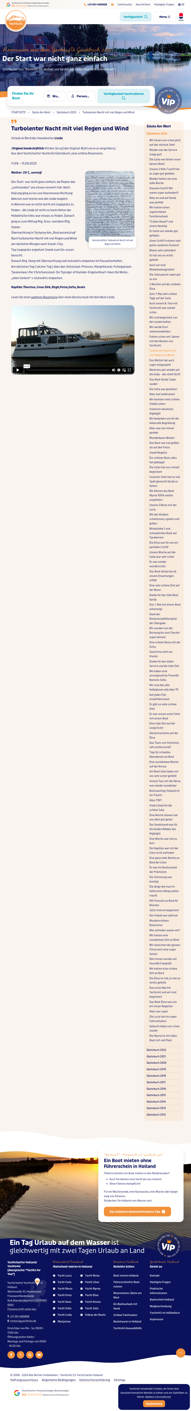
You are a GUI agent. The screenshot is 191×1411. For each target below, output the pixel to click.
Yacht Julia (91, 1308)
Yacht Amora (93, 1302)
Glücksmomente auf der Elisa (163, 735)
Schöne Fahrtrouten (125, 1315)
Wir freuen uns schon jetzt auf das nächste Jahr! (165, 143)
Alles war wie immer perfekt (161, 431)
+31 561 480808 (19, 1316)
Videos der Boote (95, 1315)
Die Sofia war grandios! (163, 389)
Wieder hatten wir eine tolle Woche (163, 181)
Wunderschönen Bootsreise (159, 923)
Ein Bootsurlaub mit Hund (125, 1306)
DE (182, 4)
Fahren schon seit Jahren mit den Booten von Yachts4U (164, 341)
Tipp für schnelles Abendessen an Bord (161, 755)
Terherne (40, 233)
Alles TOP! (155, 800)
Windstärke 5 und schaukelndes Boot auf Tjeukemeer (163, 533)
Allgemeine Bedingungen (59, 1380)
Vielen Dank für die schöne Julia (160, 808)
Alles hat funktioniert (162, 394)
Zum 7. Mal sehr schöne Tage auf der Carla (163, 296)
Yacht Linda (65, 1315)
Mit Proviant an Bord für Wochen (163, 903)
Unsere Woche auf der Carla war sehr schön (162, 555)
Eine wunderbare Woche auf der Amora (164, 764)
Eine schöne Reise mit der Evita (164, 645)
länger (174, 1192)
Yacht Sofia (64, 1308)
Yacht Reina (92, 1275)
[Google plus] (30, 1355)
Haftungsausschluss (24, 1380)
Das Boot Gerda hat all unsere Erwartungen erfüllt (162, 576)
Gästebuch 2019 (156, 1069)
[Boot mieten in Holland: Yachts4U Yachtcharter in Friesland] (35, 1292)
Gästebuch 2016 (156, 1089)
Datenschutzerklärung (94, 1380)
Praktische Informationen (158, 1291)
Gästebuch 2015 (156, 1095)
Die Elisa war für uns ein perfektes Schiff (163, 545)
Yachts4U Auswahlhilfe (127, 1328)
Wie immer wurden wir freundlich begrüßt (163, 961)
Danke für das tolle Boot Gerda (163, 597)
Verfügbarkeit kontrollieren (124, 94)
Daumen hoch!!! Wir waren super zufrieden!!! (164, 191)
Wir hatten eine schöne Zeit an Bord (163, 971)
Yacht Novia (65, 1288)
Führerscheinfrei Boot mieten (126, 1284)
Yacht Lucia (65, 1275)
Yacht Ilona (64, 1302)
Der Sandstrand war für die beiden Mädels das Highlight (163, 829)
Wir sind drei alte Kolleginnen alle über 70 (163, 687)
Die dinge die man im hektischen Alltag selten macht (164, 891)
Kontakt (155, 1275)
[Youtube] (39, 1355)
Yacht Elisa (91, 1295)
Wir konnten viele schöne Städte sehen (164, 402)
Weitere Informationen (158, 1397)
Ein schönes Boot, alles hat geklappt (163, 460)
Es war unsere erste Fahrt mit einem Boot (164, 716)
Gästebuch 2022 (156, 1050)
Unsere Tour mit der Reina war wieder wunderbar (165, 783)
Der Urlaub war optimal (163, 915)
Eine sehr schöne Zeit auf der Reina (164, 588)
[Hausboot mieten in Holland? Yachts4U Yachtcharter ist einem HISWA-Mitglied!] (180, 16)
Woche (160, 1192)
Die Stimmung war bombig (160, 879)
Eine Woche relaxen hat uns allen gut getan (163, 817)
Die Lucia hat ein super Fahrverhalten (163, 1019)
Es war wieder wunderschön (157, 564)
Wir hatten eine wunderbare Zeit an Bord (164, 938)
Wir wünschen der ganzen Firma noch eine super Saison (164, 949)
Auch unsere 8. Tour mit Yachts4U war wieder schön (163, 308)
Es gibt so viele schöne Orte (163, 707)
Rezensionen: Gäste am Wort (127, 1295)
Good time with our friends (161, 654)
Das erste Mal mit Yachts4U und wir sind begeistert (162, 992)
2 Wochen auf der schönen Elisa (165, 287)
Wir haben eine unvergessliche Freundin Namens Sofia (164, 676)
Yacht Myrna (92, 1288)
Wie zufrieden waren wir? (164, 930)
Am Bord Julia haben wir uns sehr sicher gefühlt (164, 774)
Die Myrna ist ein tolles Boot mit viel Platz (163, 1038)
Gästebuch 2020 (156, 1063)
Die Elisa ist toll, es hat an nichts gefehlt (164, 981)
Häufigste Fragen (164, 4)
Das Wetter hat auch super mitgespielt (161, 363)
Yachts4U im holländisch (165, 1313)
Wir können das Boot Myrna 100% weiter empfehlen (161, 495)
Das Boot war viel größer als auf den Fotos (164, 445)
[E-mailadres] (112, 4)
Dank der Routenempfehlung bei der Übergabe (163, 619)
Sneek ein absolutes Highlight (161, 411)
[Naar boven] (180, 1353)
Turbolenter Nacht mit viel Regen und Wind (162, 353)
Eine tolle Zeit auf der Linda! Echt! (162, 726)
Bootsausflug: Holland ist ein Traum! (164, 793)
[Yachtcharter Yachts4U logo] (16, 20)
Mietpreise (64, 1321)
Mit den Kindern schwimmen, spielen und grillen (164, 519)
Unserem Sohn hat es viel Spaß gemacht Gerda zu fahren (164, 481)
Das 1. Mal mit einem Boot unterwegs (165, 607)
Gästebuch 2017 (156, 1082)
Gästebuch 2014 (156, 1102)
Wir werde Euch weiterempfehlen (159, 329)
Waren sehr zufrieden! (162, 250)
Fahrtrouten (125, 4)
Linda (59, 138)
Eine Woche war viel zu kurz (163, 841)
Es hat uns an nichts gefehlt (161, 258)
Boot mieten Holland (125, 1275)
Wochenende (120, 1192)
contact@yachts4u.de (23, 1321)
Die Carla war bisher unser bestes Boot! (165, 162)
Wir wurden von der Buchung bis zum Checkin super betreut (164, 633)
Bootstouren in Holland (127, 1321)
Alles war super (158, 1011)
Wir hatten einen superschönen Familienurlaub (159, 212)
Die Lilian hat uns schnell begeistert (164, 470)
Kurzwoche (142, 1192)
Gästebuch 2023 (157, 133)
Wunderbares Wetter (162, 438)
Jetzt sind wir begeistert (164, 910)
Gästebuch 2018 (156, 1076)
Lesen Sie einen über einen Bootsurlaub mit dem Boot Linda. (63, 297)
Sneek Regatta (158, 452)
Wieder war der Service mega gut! (163, 152)
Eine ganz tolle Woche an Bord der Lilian (164, 860)
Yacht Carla (64, 1282)
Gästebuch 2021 (156, 1056)
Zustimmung (154, 1403)
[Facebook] (11, 1355)
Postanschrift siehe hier (21, 1309)
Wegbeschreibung (160, 1306)
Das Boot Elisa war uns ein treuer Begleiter (163, 1004)
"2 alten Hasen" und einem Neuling (161, 224)
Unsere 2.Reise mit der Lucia (163, 507)
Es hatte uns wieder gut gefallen (163, 233)
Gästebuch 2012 (156, 1115)
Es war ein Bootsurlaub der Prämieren (163, 870)
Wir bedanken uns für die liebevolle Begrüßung (164, 421)
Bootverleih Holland (162, 1299)
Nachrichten (143, 4)
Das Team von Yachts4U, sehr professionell (164, 745)
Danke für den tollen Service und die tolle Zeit (164, 664)
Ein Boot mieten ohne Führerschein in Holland (130, 1163)
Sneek (15, 227)
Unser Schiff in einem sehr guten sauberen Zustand (165, 243)
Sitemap (119, 1380)
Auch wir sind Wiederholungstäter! (161, 267)
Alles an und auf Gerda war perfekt (162, 200)
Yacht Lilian (92, 1282)
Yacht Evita (65, 1295)
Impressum (156, 1319)
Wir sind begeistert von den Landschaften (163, 320)
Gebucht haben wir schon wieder (164, 1029)
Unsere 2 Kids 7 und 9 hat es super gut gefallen (164, 171)
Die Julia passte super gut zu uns (165, 277)
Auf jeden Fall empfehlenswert (159, 697)
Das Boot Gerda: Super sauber (162, 382)
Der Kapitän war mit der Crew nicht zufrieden (163, 851)
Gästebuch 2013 (156, 1108)
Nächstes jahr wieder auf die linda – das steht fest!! (164, 372)
